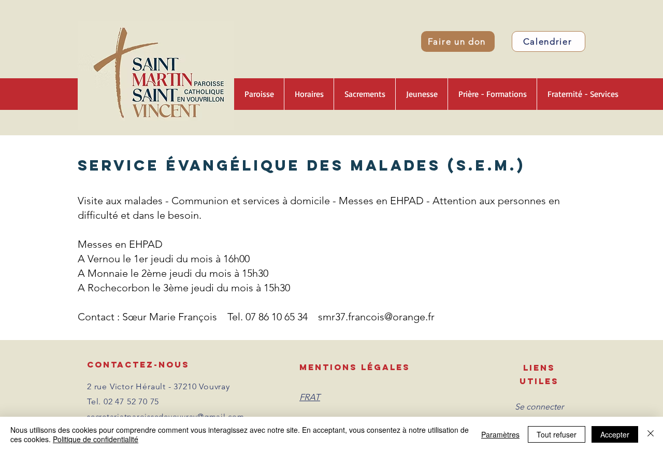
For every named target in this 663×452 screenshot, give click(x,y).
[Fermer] (650, 434)
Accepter (614, 434)
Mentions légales (354, 367)
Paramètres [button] (500, 434)
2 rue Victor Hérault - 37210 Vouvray (158, 386)
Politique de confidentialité (95, 439)
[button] (259, 94)
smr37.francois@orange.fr (376, 316)
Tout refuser (556, 434)
